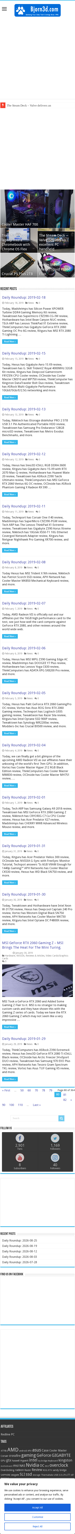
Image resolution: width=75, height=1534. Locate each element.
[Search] (61, 1118)
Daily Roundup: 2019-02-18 (24, 297)
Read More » (10, 341)
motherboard (6, 1466)
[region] (37, 1506)
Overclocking (7, 1470)
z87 (72, 1475)
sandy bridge (59, 1470)
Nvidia (32, 1465)
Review (37, 1470)
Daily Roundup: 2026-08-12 (19, 1251)
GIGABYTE (61, 1455)
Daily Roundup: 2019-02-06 (24, 648)
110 (20, 1105)
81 (64, 1094)
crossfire (15, 1455)
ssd (29, 1474)
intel (33, 1460)
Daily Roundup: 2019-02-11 (24, 506)
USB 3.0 (58, 1475)
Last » (37, 1105)
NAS (22, 1465)
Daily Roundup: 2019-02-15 (24, 353)
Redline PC (7, 1434)
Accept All (37, 1507)
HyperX (24, 1460)
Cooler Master (58, 1450)
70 (36, 1090)
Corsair (4, 1455)
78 (43, 1090)
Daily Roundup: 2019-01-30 (24, 894)
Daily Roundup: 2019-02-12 (24, 454)
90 (3, 1105)
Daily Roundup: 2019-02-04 (24, 745)
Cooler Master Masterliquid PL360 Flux (54, 269)
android (23, 1451)
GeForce (44, 1455)
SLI (22, 1474)
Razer (27, 1470)
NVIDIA (20, 955)
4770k (4, 1450)
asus (36, 1450)
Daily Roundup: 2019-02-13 (24, 409)
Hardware (10, 955)
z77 (68, 1474)
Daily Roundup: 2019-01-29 (24, 1039)
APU (30, 1450)
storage (36, 1475)
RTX (50, 1470)
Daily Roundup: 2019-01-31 (24, 846)
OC (42, 1465)
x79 (64, 1475)
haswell (16, 1460)
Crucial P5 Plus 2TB (17, 274)
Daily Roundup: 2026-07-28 (19, 1262)
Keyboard (53, 1460)
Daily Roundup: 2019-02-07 (24, 603)
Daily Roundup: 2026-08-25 (19, 1240)
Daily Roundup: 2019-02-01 (24, 797)
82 (64, 1100)
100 (11, 1105)
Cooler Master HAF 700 (20, 224)
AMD (12, 1450)
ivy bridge (42, 1461)
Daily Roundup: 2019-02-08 (24, 562)
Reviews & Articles (35, 955)
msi (16, 1466)
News (31, 302)
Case (45, 1450)
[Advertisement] (37, 57)
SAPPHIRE (5, 1475)
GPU (3, 1460)
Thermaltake (47, 1475)
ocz (47, 1465)
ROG (45, 1470)
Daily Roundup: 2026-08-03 (19, 1256)
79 (50, 1090)
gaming (28, 1455)
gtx (8, 1460)
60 (29, 1090)
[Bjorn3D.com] (37, 9)
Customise (37, 1517)
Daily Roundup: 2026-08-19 (19, 1246)
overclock (59, 1465)
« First (6, 1090)
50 (22, 1090)
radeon (19, 1470)
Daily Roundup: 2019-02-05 (24, 693)
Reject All (37, 1526)
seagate (15, 1474)
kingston (65, 1460)
